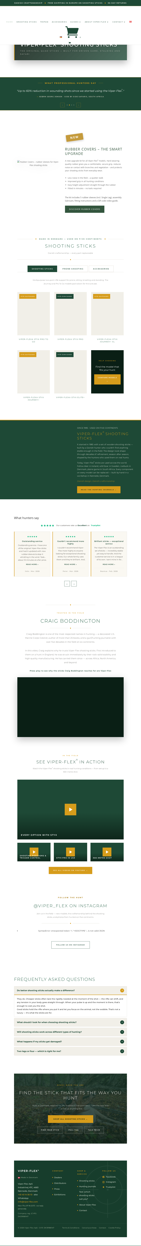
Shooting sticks (27, 22)
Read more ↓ (32, 564)
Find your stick (50, 1130)
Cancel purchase (89, 1228)
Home (9, 22)
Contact (117, 22)
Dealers (58, 1177)
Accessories (59, 22)
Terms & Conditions (70, 1228)
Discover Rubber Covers (84, 209)
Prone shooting (73, 269)
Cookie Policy (114, 1228)
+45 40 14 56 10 (25, 1194)
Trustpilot (96, 525)
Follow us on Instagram (70, 945)
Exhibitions (59, 1194)
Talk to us (94, 1130)
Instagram (111, 1182)
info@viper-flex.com (28, 1202)
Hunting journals (87, 1186)
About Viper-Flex (95, 22)
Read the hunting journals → (99, 490)
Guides (74, 22)
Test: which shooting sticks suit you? (86, 1195)
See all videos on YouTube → (70, 870)
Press (57, 1189)
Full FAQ (74, 1130)
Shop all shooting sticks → (70, 1119)
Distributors (60, 1183)
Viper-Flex (28, 1171)
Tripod (44, 22)
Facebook (111, 1177)
